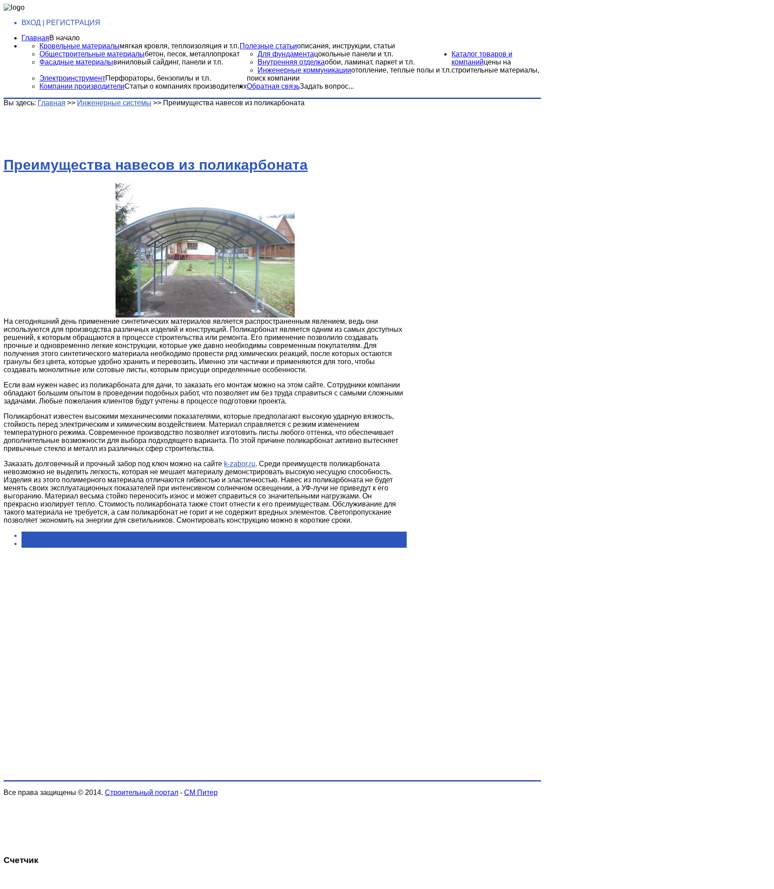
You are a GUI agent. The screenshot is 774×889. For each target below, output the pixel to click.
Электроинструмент (72, 78)
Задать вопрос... (327, 86)
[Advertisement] (145, 127)
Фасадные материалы (76, 62)
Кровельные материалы (79, 46)
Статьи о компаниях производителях (186, 86)
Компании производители (82, 86)
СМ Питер (201, 792)
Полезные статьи (268, 46)
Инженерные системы (114, 103)
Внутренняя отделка (291, 62)
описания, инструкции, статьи (346, 46)
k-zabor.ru (239, 464)
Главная (35, 38)
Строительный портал (141, 792)
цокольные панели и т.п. (353, 54)
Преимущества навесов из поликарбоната (156, 165)
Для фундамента (286, 54)
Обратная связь (273, 86)
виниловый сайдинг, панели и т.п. (168, 62)
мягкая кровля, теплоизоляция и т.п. (179, 46)
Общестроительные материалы (92, 54)
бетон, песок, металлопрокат (192, 54)
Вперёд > (37, 543)
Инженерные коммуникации (304, 70)
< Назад (35, 535)
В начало (64, 38)
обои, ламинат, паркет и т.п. (370, 62)
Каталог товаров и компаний (482, 58)
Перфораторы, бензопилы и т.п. (158, 78)
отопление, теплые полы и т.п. (401, 70)
